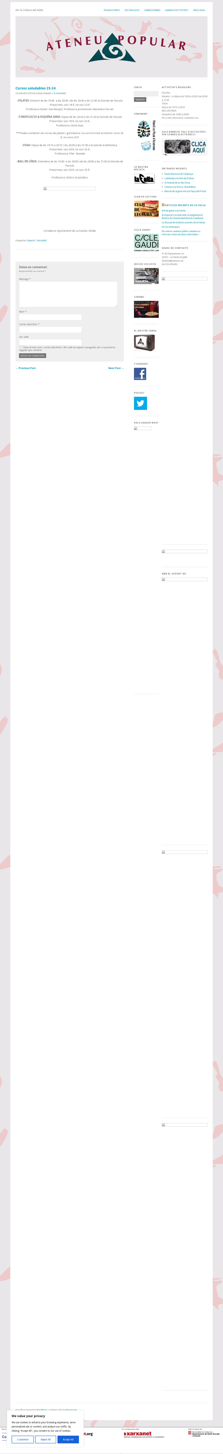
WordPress (41, 1410)
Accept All (68, 1439)
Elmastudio (71, 1410)
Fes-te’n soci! (132, 10)
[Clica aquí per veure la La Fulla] (144, 183)
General (31, 240)
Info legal (199, 10)
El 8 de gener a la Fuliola (174, 210)
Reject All (46, 1439)
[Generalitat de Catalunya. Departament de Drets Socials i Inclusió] (204, 1435)
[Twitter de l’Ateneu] (140, 409)
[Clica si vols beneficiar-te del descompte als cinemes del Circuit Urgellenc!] (147, 317)
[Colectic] (17, 1448)
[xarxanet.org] (144, 1438)
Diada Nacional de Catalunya (178, 174)
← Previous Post (26, 368)
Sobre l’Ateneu (152, 10)
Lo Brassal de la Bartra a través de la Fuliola (183, 222)
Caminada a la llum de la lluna (179, 178)
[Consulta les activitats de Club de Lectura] (147, 216)
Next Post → (116, 368)
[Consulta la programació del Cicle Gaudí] (147, 250)
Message (25, 279)
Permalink (42, 240)
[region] (45, 1428)
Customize (22, 1439)
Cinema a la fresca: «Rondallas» (180, 187)
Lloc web (24, 336)
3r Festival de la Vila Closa (177, 182)
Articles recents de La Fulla (185, 205)
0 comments (60, 93)
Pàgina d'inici (112, 10)
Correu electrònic (29, 324)
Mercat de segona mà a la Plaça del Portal (185, 191)
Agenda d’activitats (176, 10)
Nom (22, 311)
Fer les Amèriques (171, 227)
